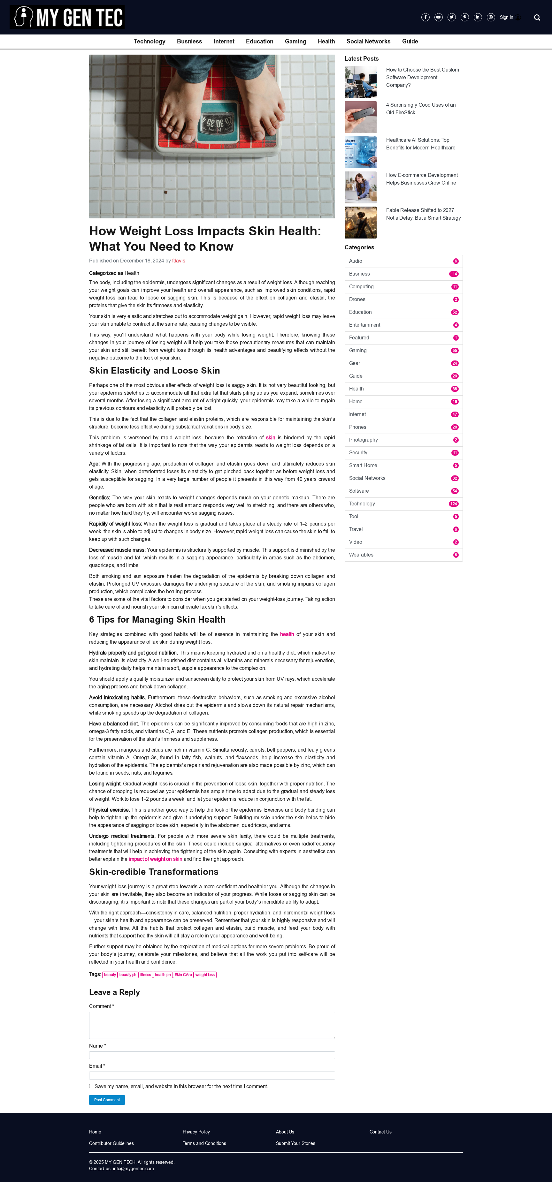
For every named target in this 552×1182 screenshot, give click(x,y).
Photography (403, 440)
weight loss (205, 975)
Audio (403, 261)
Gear (403, 363)
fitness (145, 975)
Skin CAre (183, 975)
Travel (403, 529)
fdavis (178, 260)
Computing (403, 286)
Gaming (295, 41)
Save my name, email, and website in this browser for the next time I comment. (181, 1086)
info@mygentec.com (133, 1168)
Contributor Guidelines (111, 1143)
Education (259, 41)
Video (403, 542)
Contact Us (381, 1131)
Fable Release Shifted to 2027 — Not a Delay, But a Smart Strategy (423, 214)
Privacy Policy (196, 1131)
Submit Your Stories (295, 1143)
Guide (410, 41)
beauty (110, 975)
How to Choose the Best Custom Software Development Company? (422, 77)
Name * (97, 1046)
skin (270, 437)
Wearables (403, 554)
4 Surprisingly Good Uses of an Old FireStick (421, 108)
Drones (403, 299)
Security (403, 452)
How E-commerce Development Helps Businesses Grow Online (421, 179)
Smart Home (403, 465)
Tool (403, 516)
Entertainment (403, 325)
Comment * (101, 1006)
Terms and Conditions (204, 1143)
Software (403, 491)
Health (326, 41)
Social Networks (369, 41)
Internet (224, 41)
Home (403, 401)
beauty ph (127, 975)
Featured (403, 337)
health (287, 634)
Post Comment (107, 1100)
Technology (149, 41)
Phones (403, 427)
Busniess (189, 41)
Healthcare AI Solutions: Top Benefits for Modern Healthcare (421, 143)
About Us (285, 1131)
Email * (97, 1066)
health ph (163, 975)
